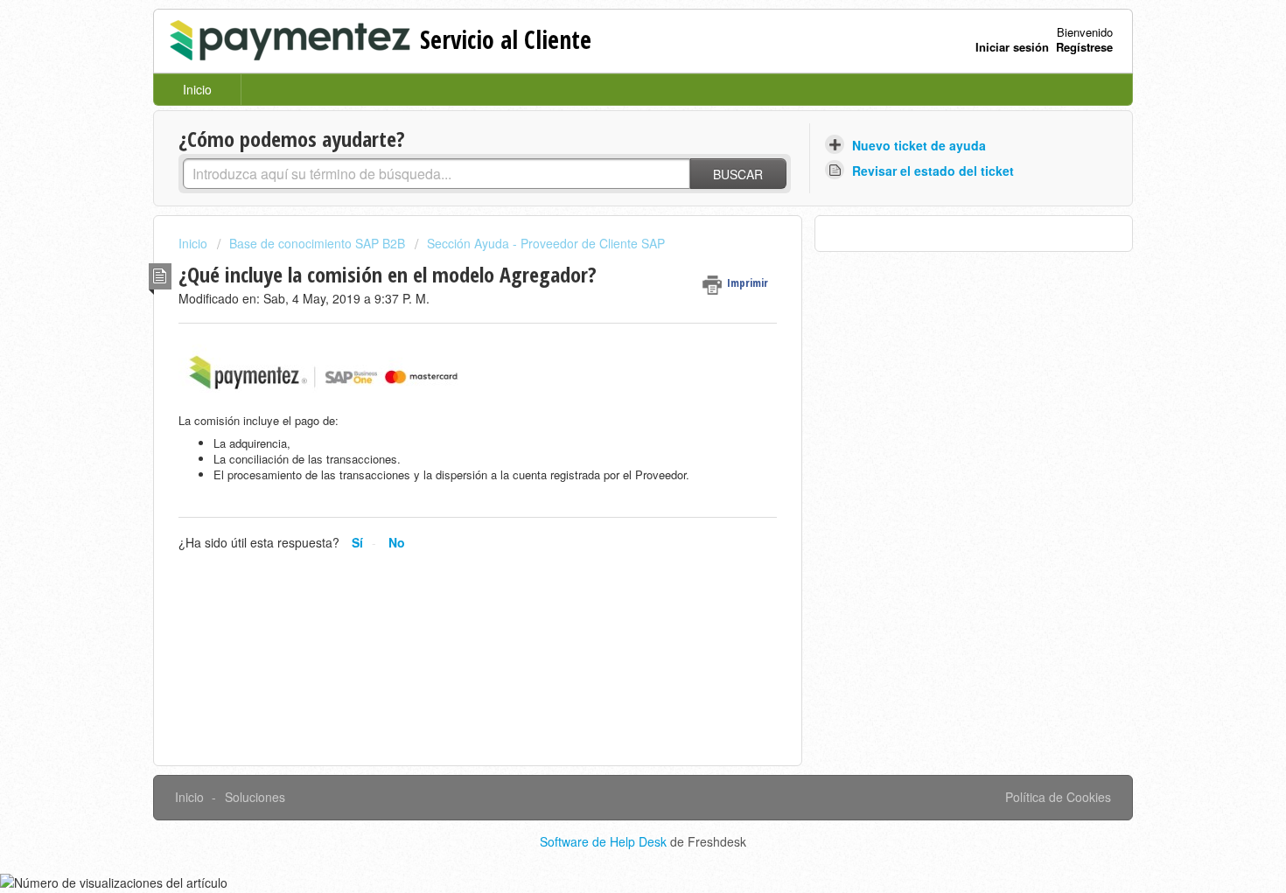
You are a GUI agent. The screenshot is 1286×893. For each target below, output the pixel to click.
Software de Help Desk (605, 841)
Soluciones (255, 797)
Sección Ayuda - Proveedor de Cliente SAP (546, 243)
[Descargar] (611, 215)
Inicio (197, 89)
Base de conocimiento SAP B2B (317, 243)
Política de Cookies (1058, 797)
